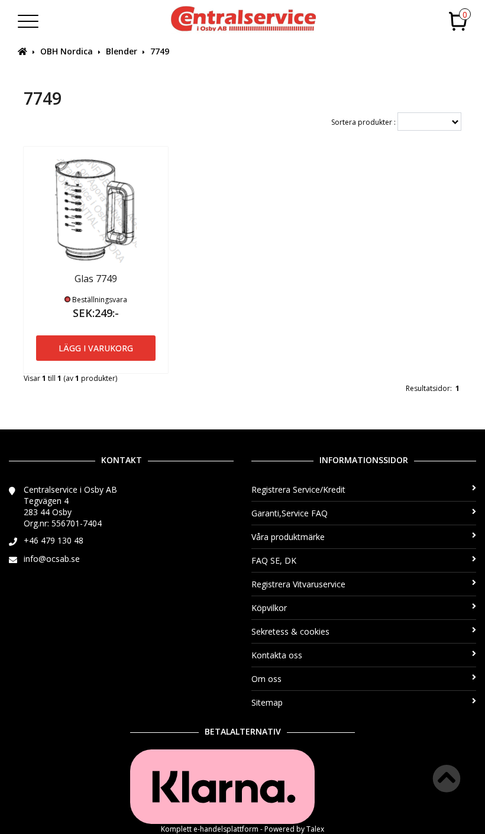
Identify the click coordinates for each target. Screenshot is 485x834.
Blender (121, 51)
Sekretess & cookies (290, 631)
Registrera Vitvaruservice (298, 584)
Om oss (266, 678)
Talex (315, 829)
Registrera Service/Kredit (298, 489)
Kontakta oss (276, 655)
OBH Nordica (66, 51)
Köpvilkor (269, 607)
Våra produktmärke (288, 536)
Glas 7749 (96, 278)
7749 (159, 51)
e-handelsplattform (225, 829)
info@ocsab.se (52, 558)
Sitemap (267, 702)
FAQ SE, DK (273, 560)
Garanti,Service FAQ (289, 513)
